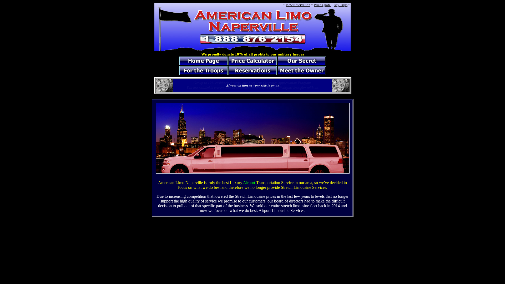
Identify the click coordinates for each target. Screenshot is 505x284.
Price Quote (322, 5)
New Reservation (298, 5)
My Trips (340, 5)
